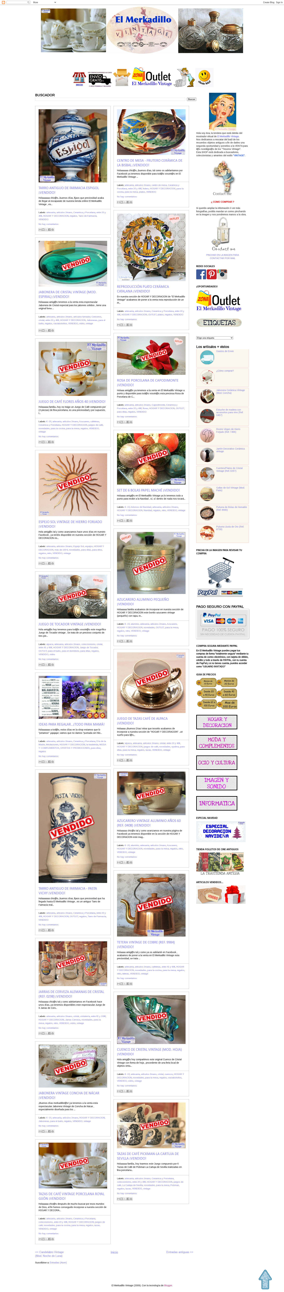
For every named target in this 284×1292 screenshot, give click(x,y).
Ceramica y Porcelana (84, 212)
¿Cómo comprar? (225, 371)
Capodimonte (158, 405)
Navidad (148, 510)
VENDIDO (43, 219)
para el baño (54, 651)
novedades (44, 428)
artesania (50, 212)
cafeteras (94, 421)
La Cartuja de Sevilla (132, 1185)
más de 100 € (61, 550)
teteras (125, 973)
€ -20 (48, 421)
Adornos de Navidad (141, 507)
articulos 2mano (64, 212)
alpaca (49, 644)
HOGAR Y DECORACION (56, 216)
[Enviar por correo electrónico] (40, 229)
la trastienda (92, 744)
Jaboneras (92, 320)
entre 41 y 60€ (45, 647)
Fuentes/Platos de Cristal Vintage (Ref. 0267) (229, 469)
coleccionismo (88, 644)
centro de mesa (159, 185)
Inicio (114, 1252)
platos (142, 192)
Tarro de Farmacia (87, 216)
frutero (146, 188)
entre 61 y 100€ (98, 1016)
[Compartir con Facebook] (49, 229)
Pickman (174, 1185)
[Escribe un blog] (43, 229)
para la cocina (58, 428)
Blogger (168, 1285)
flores (145, 408)
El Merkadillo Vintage (228, 136)
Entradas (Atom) (58, 1262)
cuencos (169, 1074)
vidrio (82, 323)
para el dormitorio (70, 651)
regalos (73, 216)
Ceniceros (96, 316)
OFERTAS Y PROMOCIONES (75, 748)
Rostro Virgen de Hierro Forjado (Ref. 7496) (228, 430)
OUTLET (152, 314)
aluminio (135, 624)
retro (164, 510)
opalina (175, 746)
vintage (89, 323)
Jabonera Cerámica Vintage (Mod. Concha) (230, 391)
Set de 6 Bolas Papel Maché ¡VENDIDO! (148, 490)
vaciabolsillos (60, 323)
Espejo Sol (78, 546)
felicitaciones (52, 744)
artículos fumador (81, 316)
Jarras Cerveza (72, 1019)
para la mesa (131, 192)
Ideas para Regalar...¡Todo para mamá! (72, 725)
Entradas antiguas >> (179, 1252)
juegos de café (95, 425)
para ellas (122, 412)
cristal (41, 320)
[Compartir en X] (46, 229)
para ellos (97, 550)
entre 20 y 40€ (135, 188)
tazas (148, 750)
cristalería (85, 1016)
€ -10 (127, 507)
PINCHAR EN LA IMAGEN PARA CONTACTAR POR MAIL (222, 256)
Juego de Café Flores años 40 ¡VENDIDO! (72, 402)
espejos (89, 546)
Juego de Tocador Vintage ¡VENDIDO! (70, 624)
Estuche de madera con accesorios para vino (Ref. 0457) (229, 412)
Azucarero (84, 421)
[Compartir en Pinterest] (52, 229)
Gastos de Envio (225, 351)
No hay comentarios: (49, 224)
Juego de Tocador (89, 647)
